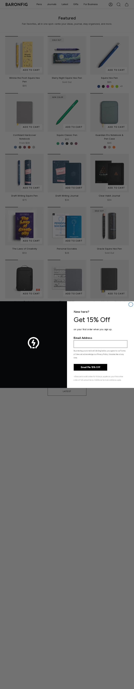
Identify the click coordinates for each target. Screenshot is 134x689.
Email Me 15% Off (90, 367)
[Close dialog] (131, 304)
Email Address (83, 337)
